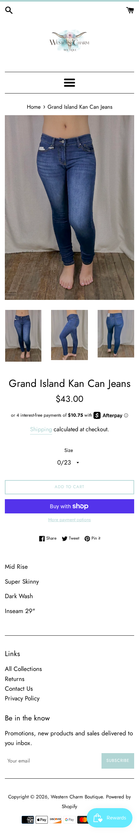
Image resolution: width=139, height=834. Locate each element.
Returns (15, 679)
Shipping (41, 429)
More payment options (69, 519)
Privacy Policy (22, 698)
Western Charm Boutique (77, 796)
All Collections (23, 668)
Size (68, 450)
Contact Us (19, 688)
